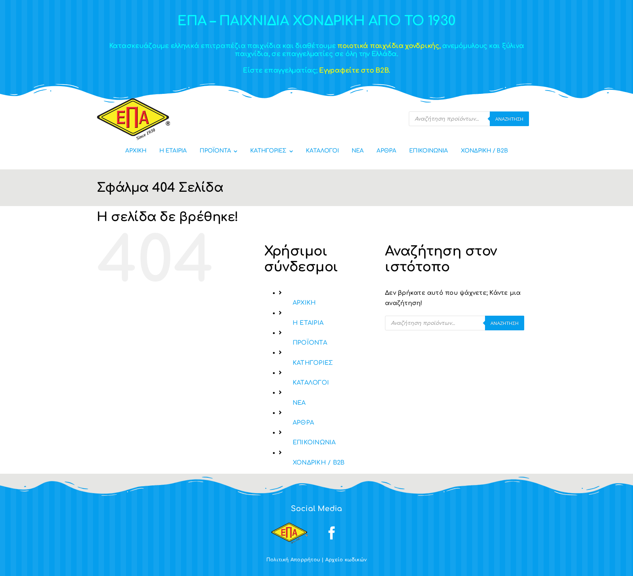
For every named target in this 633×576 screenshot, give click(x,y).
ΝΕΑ (299, 403)
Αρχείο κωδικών (346, 559)
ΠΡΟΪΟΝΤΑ (310, 343)
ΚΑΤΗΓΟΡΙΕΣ (313, 363)
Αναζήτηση (509, 118)
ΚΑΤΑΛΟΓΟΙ (311, 382)
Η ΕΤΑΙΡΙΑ (308, 323)
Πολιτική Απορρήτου (293, 559)
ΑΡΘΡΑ (303, 422)
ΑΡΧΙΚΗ (304, 303)
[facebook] (331, 533)
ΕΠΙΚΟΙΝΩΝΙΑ (314, 442)
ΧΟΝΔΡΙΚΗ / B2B (318, 462)
